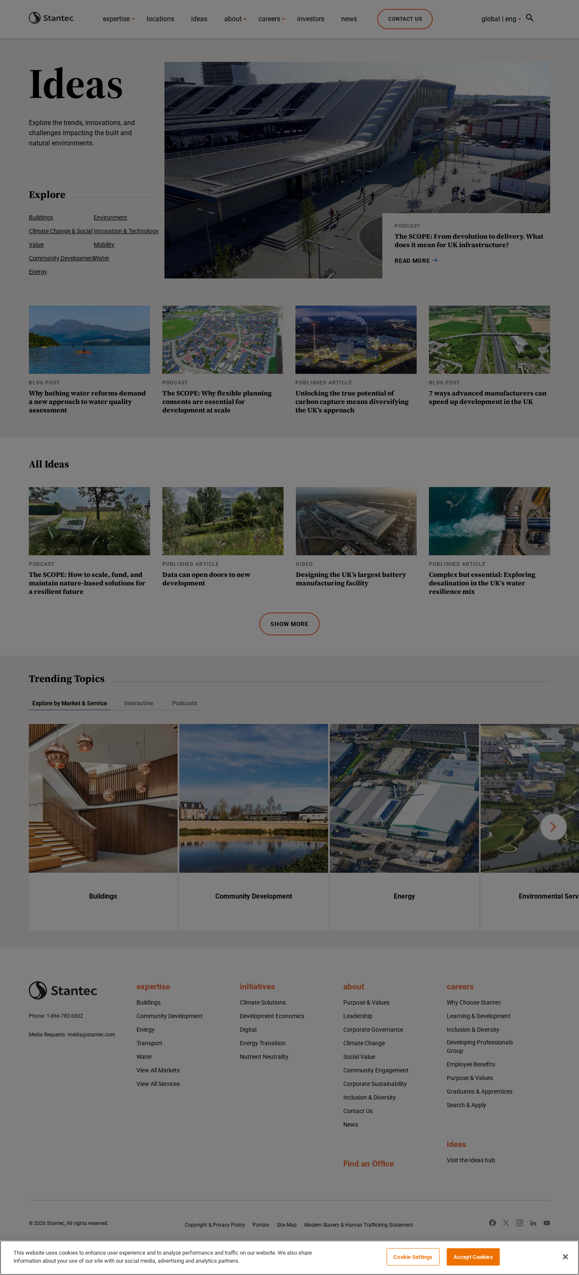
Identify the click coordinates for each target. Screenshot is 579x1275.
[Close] (565, 1256)
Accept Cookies (473, 1257)
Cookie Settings (412, 1257)
